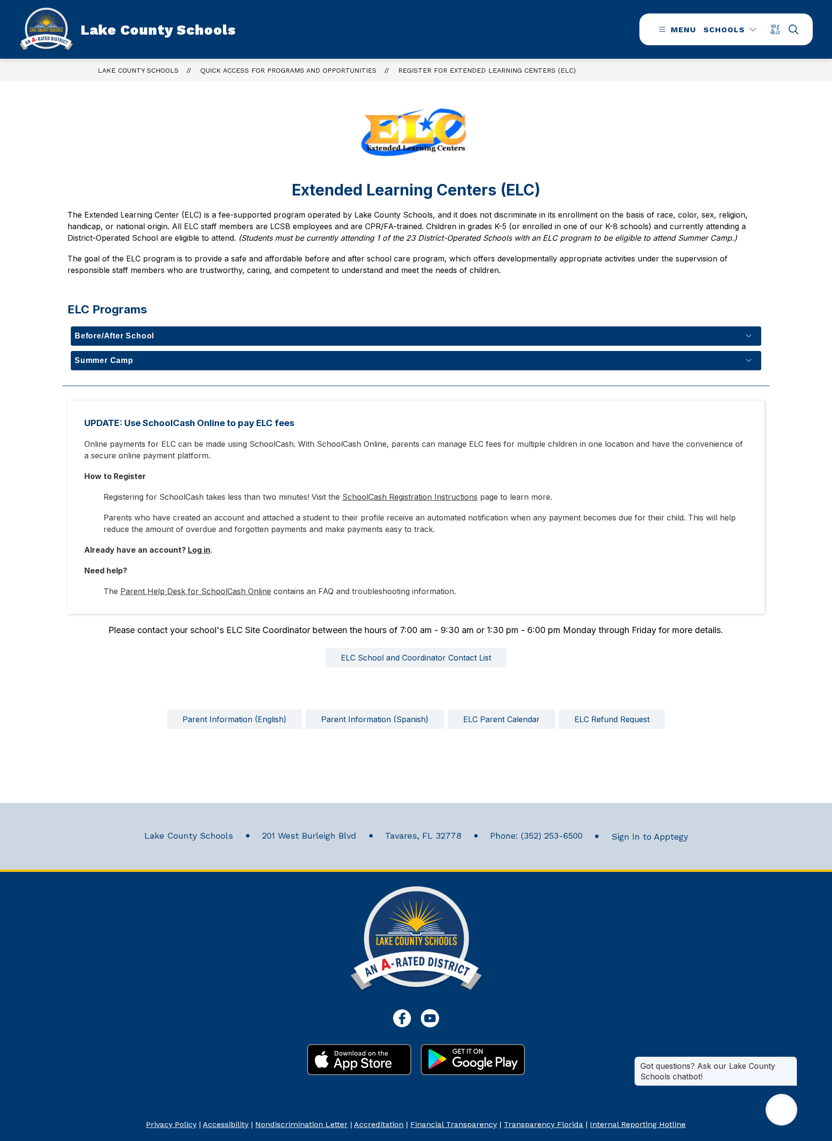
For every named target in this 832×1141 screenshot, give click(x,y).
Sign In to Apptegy (649, 836)
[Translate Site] (778, 29)
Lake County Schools (138, 70)
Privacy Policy (171, 1124)
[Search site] (793, 29)
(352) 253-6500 (552, 835)
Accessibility (225, 1124)
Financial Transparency (453, 1124)
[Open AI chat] (781, 1109)
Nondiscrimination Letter (301, 1124)
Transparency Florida (543, 1124)
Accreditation (378, 1124)
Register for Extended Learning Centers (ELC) (487, 70)
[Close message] (790, 1061)
